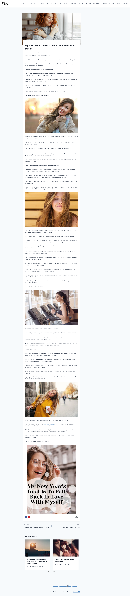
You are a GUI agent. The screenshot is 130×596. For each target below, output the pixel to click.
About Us (55, 586)
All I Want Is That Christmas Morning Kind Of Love (36, 526)
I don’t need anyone (48, 424)
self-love (27, 42)
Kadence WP (76, 592)
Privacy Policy (63, 586)
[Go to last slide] (27, 555)
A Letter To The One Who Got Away (70, 526)
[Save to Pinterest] (29, 517)
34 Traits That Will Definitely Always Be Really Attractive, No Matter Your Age (37, 562)
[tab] (48, 571)
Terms (69, 586)
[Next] (76, 555)
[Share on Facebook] (26, 517)
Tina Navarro (29, 52)
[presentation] (37, 548)
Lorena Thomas (31, 566)
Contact (75, 586)
